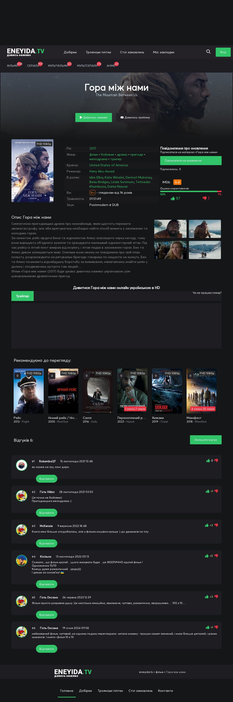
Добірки (70, 52)
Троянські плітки (98, 52)
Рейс (17, 418)
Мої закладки (163, 52)
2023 (120, 421)
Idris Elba (96, 177)
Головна (66, 691)
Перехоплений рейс (132, 418)
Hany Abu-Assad (101, 171)
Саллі (87, 418)
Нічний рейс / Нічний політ (63, 418)
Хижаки (158, 418)
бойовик (107, 154)
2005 (51, 421)
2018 (190, 421)
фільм (93, 154)
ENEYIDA (25, 52)
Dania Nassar (117, 186)
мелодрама (98, 159)
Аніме (113, 64)
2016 (86, 421)
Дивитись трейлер (137, 117)
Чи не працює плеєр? (207, 292)
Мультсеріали (89, 64)
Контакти (165, 691)
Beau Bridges (99, 182)
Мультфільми (59, 64)
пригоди (136, 154)
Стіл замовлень (132, 52)
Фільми (14, 64)
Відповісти (46, 478)
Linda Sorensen (122, 182)
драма (122, 154)
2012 (17, 421)
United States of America (108, 165)
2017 (92, 148)
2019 (155, 421)
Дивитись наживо (94, 117)
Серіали (35, 64)
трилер (116, 159)
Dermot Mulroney (139, 177)
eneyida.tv (146, 672)
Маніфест (194, 418)
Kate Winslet (114, 177)
